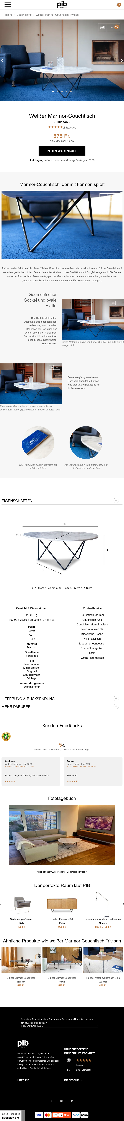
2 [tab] (57, 91)
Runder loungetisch (92, 648)
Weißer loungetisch (92, 657)
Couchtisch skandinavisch (92, 624)
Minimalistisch (92, 638)
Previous (2, 60)
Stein (92, 653)
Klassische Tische (92, 634)
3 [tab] (62, 91)
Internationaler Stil (92, 629)
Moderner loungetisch (92, 643)
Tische (9, 14)
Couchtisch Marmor (92, 615)
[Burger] (8, 5)
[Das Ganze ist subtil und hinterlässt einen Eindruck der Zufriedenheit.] (86, 442)
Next (122, 60)
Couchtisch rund (92, 620)
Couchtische (24, 14)
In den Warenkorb (62, 151)
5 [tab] (71, 91)
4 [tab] (66, 91)
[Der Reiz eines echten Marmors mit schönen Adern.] (38, 442)
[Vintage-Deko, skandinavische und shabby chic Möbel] (62, 4)
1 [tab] (53, 91)
